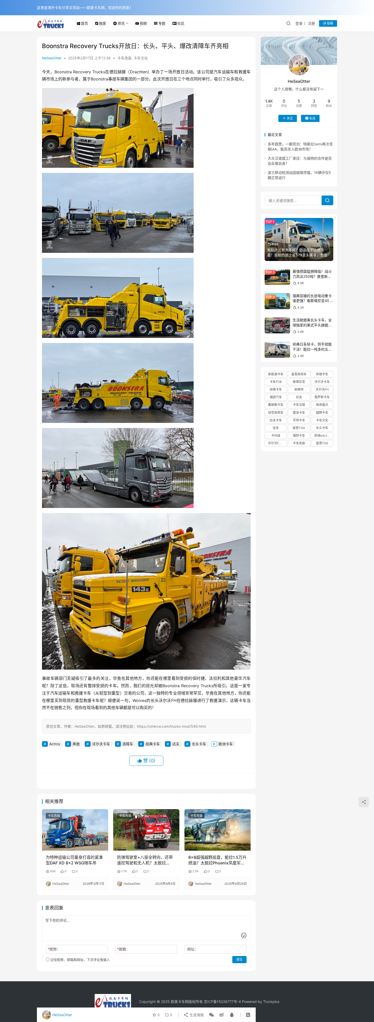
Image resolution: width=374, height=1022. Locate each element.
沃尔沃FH (322, 389)
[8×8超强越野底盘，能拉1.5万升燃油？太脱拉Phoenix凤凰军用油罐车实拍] (217, 829)
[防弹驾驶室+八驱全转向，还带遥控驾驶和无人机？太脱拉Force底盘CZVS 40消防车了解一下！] (146, 829)
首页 (84, 23)
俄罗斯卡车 (322, 397)
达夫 (175, 744)
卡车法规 (299, 405)
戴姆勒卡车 (275, 405)
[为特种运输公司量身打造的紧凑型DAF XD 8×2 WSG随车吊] (75, 829)
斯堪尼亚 (299, 382)
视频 (143, 23)
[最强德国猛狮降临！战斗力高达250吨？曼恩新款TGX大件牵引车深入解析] (277, 277)
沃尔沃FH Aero (277, 443)
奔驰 (76, 744)
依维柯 (299, 389)
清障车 (127, 744)
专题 (161, 23)
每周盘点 (322, 405)
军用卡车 (299, 420)
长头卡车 (199, 744)
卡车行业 (276, 382)
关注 (290, 118)
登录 (299, 23)
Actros (54, 744)
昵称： (54, 949)
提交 (239, 959)
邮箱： (123, 949)
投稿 (329, 23)
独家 (102, 23)
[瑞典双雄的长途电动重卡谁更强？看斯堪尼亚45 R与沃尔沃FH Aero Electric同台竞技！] (277, 301)
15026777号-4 (229, 1001)
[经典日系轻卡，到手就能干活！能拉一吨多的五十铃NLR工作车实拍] (277, 350)
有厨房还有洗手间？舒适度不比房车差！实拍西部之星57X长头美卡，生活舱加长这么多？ (299, 255)
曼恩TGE (322, 443)
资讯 (121, 23)
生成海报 (196, 1015)
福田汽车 (276, 397)
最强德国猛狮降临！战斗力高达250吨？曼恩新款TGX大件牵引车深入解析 (312, 276)
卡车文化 (141, 58)
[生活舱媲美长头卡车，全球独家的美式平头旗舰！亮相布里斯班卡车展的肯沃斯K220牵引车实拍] (277, 325)
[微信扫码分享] (211, 1014)
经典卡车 (153, 744)
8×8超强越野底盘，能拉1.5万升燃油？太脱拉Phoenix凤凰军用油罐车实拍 (217, 860)
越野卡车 (322, 412)
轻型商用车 (275, 412)
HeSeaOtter (52, 58)
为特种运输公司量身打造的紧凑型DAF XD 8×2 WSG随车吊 (74, 860)
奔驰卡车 (322, 374)
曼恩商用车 (299, 374)
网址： (192, 949)
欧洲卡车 (226, 744)
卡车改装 (124, 58)
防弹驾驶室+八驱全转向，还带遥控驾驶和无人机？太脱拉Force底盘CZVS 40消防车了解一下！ (145, 860)
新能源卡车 (275, 374)
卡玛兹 (275, 435)
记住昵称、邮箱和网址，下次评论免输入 (79, 960)
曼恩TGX (299, 428)
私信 (312, 118)
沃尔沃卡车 (101, 744)
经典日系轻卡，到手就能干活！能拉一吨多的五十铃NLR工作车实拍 (312, 349)
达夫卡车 (276, 420)
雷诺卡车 (299, 412)
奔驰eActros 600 (323, 435)
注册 (311, 23)
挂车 (276, 428)
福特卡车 (299, 435)
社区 (180, 23)
